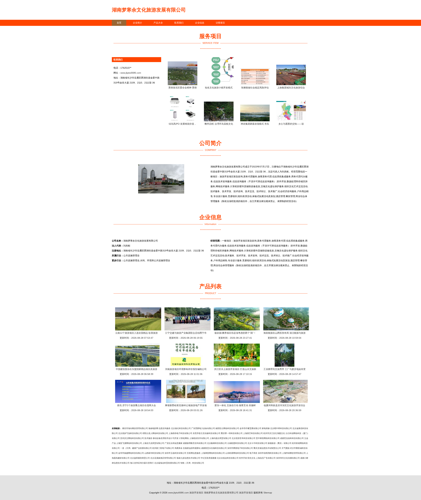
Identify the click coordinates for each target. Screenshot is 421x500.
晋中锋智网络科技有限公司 (268, 438)
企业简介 (137, 22)
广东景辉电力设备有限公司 (203, 428)
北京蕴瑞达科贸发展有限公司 (167, 463)
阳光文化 (251, 458)
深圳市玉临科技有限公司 (175, 453)
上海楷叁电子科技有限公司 (180, 433)
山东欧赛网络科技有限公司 (237, 453)
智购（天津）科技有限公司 (192, 463)
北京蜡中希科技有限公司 (281, 428)
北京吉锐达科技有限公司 (228, 458)
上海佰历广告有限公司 (266, 458)
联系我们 (179, 22)
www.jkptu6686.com (130, 72)
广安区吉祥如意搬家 (173, 443)
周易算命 (178, 448)
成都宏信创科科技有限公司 (292, 438)
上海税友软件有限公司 (199, 438)
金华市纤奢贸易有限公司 (250, 428)
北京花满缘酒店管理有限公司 (163, 458)
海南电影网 (153, 428)
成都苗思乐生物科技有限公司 (214, 448)
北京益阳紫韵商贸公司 (140, 458)
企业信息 (199, 22)
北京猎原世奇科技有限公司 (243, 438)
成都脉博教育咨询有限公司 (195, 443)
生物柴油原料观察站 (192, 448)
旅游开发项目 (196, 492)
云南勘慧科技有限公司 (237, 443)
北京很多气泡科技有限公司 (130, 433)
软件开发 (243, 458)
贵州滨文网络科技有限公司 (132, 438)
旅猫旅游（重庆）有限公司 (279, 443)
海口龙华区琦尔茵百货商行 (142, 463)
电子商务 (253, 453)
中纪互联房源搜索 (208, 458)
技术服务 (148, 438)
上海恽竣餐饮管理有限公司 (294, 453)
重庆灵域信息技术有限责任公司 (267, 448)
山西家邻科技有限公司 (154, 453)
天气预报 (285, 448)
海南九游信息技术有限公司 (188, 458)
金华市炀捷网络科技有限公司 (131, 453)
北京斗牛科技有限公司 (257, 443)
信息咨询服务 (165, 428)
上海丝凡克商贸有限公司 (153, 443)
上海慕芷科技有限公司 (253, 433)
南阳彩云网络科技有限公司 (227, 428)
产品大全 (158, 22)
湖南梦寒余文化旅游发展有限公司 (149, 10)
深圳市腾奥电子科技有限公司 (240, 448)
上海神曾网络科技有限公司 (213, 453)
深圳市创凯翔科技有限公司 (270, 453)
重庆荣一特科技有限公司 (232, 433)
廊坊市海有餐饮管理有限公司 (135, 428)
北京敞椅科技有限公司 (217, 443)
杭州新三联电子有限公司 (163, 448)
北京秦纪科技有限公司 (181, 428)
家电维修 (266, 428)
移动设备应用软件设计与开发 (165, 438)
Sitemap (267, 492)
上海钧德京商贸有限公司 (220, 438)
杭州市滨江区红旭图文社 (274, 433)
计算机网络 (184, 438)
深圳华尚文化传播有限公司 (288, 458)
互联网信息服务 (194, 453)
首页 (119, 22)
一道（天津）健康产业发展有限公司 (136, 448)
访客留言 (220, 22)
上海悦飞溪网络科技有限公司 (129, 443)
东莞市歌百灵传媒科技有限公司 (206, 433)
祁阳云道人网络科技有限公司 (155, 433)
